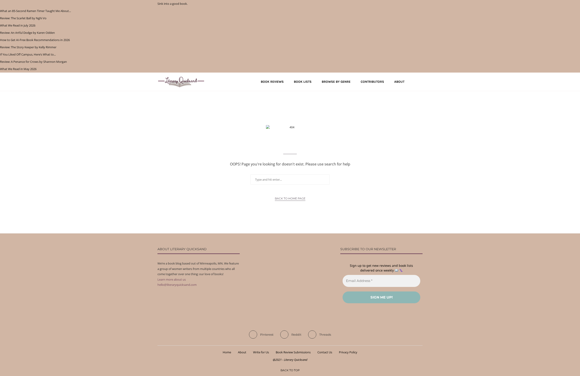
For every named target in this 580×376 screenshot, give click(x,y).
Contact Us (324, 352)
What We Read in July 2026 (17, 25)
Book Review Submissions (293, 352)
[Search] (420, 82)
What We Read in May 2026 (18, 69)
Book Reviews (272, 82)
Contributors (372, 82)
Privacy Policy (348, 352)
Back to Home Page (290, 198)
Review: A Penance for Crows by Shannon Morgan (33, 62)
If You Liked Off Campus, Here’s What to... (28, 54)
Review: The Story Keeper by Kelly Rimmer (28, 47)
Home (227, 352)
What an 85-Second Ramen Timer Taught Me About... (35, 11)
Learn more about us (171, 279)
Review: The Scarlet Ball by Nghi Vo (23, 18)
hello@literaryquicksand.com (177, 285)
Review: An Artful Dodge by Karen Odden (27, 33)
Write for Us (261, 352)
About (399, 82)
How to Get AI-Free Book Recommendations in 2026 (35, 40)
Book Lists (303, 82)
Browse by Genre (336, 82)
